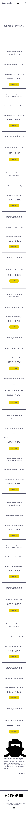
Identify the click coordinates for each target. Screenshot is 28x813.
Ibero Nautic (7, 3)
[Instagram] (7, 796)
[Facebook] (12, 796)
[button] (18, 3)
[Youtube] (21, 796)
